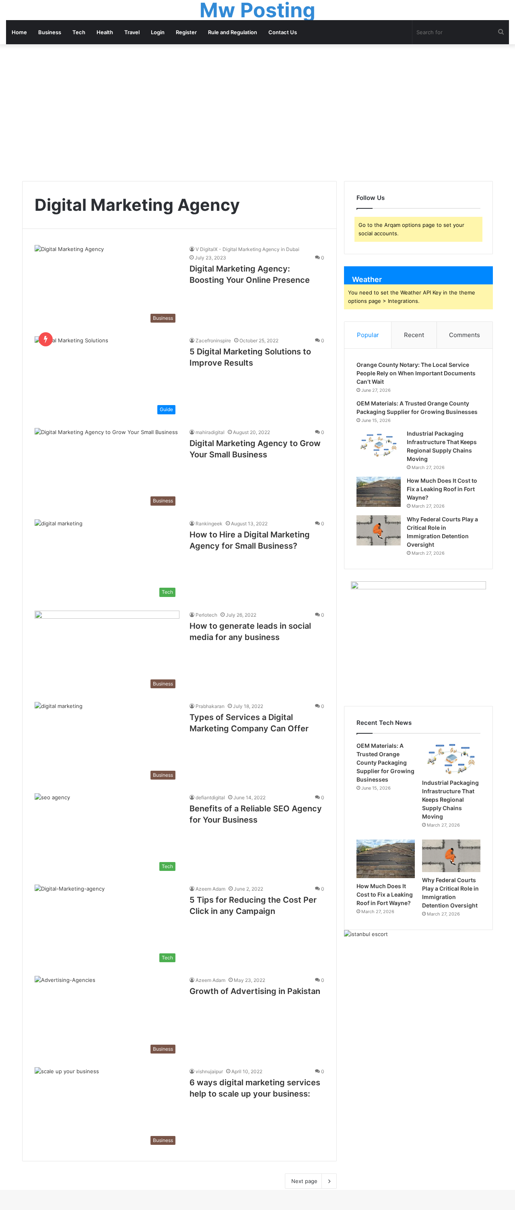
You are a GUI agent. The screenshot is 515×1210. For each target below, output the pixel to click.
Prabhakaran (210, 706)
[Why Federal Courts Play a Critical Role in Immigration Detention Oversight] (378, 530)
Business (49, 32)
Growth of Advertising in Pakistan (255, 991)
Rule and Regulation (232, 32)
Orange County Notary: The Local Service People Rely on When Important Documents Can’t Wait (416, 373)
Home (19, 32)
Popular (368, 335)
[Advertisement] (257, 112)
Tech (78, 32)
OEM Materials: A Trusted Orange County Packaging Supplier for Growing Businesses (385, 762)
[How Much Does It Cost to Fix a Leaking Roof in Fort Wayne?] (378, 492)
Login (158, 32)
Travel (132, 32)
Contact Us (282, 32)
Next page (304, 1181)
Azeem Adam (210, 889)
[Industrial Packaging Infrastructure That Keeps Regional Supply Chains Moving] (378, 445)
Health (105, 32)
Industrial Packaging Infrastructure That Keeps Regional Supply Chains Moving (450, 799)
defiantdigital (210, 797)
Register (186, 32)
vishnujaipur (209, 1071)
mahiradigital (210, 432)
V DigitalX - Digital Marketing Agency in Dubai (247, 249)
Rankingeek (209, 524)
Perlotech (206, 615)
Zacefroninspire (213, 340)
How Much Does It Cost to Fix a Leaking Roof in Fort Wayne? (442, 489)
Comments (464, 335)
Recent (414, 335)
